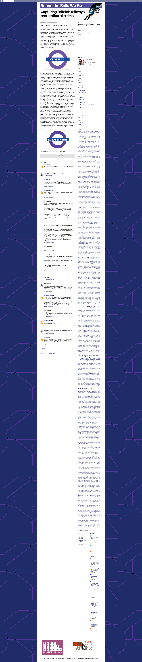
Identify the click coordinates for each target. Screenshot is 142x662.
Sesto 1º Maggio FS (83, 442)
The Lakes (85, 484)
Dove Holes (98, 233)
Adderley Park (97, 135)
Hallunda (79, 278)
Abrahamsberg (93, 133)
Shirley (99, 447)
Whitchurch (98, 515)
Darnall (87, 227)
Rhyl (87, 423)
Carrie (99, 201)
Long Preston (85, 340)
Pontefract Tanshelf (91, 408)
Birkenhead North (93, 168)
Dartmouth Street (92, 227)
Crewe (84, 221)
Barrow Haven (88, 157)
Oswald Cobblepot (87, 396)
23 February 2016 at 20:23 (49, 186)
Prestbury (98, 412)
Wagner (91, 501)
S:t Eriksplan (84, 433)
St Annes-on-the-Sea (83, 461)
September (82, 92)
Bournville (79, 182)
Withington (89, 521)
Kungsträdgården (89, 320)
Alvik (93, 140)
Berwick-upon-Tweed (96, 163)
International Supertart (83, 304)
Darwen (99, 227)
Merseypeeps (80, 357)
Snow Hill (98, 453)
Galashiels (92, 258)
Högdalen (79, 294)
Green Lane (89, 269)
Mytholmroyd (80, 374)
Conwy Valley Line (89, 216)
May (81, 97)
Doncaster (83, 233)
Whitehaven (84, 516)
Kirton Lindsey (95, 316)
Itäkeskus (84, 306)
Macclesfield (85, 345)
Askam (89, 150)
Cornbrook (83, 217)
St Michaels (91, 462)
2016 (80, 87)
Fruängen (87, 256)
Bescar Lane (80, 165)
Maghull (93, 345)
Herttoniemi (86, 292)
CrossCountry (86, 222)
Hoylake (79, 299)
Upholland (80, 496)
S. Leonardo (93, 433)
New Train (92, 578)
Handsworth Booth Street (87, 281)
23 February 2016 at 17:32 (49, 168)
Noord (99, 382)
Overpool (98, 397)
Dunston (84, 237)
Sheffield (98, 444)
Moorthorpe (92, 368)
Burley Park (84, 193)
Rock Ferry (89, 427)
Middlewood (80, 362)
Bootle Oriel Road (96, 180)
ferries (82, 251)
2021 (80, 78)
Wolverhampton (97, 521)
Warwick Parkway (84, 506)
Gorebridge (96, 266)
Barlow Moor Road (90, 156)
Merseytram (98, 358)
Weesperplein (80, 510)
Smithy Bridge (90, 453)
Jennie (90, 309)
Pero (95, 403)
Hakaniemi (92, 276)
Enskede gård (91, 243)
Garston (83, 261)
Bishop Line (80, 172)
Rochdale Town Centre (82, 427)
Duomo (87, 237)
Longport (98, 340)
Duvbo (93, 237)
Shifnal (79, 447)
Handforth (79, 281)
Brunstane (89, 191)
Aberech (90, 132)
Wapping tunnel (94, 504)
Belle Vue (86, 161)
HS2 (82, 299)
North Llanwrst (80, 384)
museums (91, 373)
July (81, 95)
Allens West (89, 138)
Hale (95, 276)
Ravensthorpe (97, 418)
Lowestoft (79, 342)
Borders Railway (89, 181)
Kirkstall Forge (89, 316)
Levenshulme (80, 327)
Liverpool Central (91, 331)
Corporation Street (89, 217)
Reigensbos (92, 422)
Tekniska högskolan (84, 478)
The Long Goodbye (91, 484)
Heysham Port (80, 293)
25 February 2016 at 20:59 (49, 250)
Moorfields (83, 368)
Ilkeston (85, 303)
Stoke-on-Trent (88, 469)
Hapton (93, 281)
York (96, 529)
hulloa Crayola (97, 299)
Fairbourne (84, 248)
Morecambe (80, 369)
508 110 (87, 131)
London (49, 156)
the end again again (84, 482)
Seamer (82, 441)
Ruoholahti (89, 432)
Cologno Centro (97, 212)
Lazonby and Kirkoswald (94, 324)
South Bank (91, 457)
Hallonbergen (98, 277)
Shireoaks (95, 447)
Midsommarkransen (81, 363)
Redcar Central (81, 421)
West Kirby (96, 511)
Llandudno (80, 336)
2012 (80, 117)
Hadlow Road (83, 274)
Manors (87, 351)
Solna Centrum (97, 454)
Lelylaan (94, 326)
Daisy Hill (85, 224)
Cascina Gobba (80, 202)
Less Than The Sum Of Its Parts (86, 106)
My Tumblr (81, 537)
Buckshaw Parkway (89, 192)
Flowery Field (87, 253)
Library (87, 327)
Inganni (99, 303)
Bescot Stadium (85, 165)
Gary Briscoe (91, 261)
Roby (96, 426)
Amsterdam (87, 141)
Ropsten (88, 428)
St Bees (89, 461)
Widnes (88, 517)
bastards (95, 158)
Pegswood (89, 401)
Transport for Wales (90, 491)
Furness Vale (83, 257)
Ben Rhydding (94, 161)
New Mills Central (81, 378)
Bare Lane (81, 156)
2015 (80, 112)
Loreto (79, 341)
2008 (80, 124)
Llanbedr (88, 335)
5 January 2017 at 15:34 (49, 345)
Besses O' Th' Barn (91, 165)
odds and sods (90, 391)
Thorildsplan (89, 485)
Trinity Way (96, 491)
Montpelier (92, 367)
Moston (79, 372)
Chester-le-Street (91, 207)
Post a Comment (45, 348)
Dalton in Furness (97, 224)
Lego (88, 326)
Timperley (81, 487)
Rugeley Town (89, 431)
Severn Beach (90, 443)
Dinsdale (90, 232)
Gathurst (96, 261)
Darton (96, 227)
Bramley (94, 183)
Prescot (91, 412)
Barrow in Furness (94, 157)
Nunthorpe (80, 391)
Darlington (83, 227)
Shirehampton (90, 447)
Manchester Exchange (82, 347)
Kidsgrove (93, 312)
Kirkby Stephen (80, 315)
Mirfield (94, 365)
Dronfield (79, 236)
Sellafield (96, 441)
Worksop (94, 526)
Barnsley (79, 157)
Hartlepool (80, 283)
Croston (99, 222)
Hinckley (92, 293)
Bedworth (82, 161)
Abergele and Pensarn (96, 132)
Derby (82, 231)
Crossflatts (91, 222)
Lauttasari (79, 324)
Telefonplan (91, 478)
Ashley (99, 147)
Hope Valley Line (97, 296)
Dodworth (98, 232)
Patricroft (79, 401)
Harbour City (98, 281)
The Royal (82, 485)
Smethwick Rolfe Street (82, 453)
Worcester (98, 525)
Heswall (92, 292)
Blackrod (98, 175)
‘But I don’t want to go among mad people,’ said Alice (94, 570)
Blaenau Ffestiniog (81, 176)
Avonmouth (94, 152)
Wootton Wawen (91, 525)
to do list (87, 487)
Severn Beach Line (96, 443)
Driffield (91, 234)
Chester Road (84, 207)
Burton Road (95, 196)
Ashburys (85, 147)
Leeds (86, 326)
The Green (90, 482)
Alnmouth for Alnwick (96, 138)
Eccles (83, 241)
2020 (80, 80)
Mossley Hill (98, 370)
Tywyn (86, 494)
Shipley (86, 447)
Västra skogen (89, 499)
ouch (92, 396)
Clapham (81, 211)
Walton (90, 504)
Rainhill (79, 417)
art (96, 146)
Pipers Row (91, 406)
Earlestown (84, 238)
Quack (87, 414)
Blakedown (91, 176)
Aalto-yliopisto (82, 132)
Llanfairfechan (97, 336)
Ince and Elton (94, 303)
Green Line (93, 269)
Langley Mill (83, 322)
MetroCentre (92, 359)
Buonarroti (80, 193)
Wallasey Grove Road (93, 502)
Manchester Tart (86, 349)
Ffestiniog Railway (86, 251)
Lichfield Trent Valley (96, 327)
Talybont (98, 476)
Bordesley (95, 181)
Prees (85, 412)
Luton (88, 342)
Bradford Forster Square (92, 182)
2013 (80, 115)
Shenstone (87, 446)
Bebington (95, 160)
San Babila (98, 436)
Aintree (79, 137)
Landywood (92, 321)
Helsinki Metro (84, 291)
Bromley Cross (97, 188)
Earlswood (88, 238)
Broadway (98, 187)
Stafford (98, 463)
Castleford (85, 202)
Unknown (46, 164)
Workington (90, 526)
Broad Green (89, 187)
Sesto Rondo (95, 442)
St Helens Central (97, 461)
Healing (84, 287)
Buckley (83, 192)
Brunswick (93, 191)
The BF (95, 480)
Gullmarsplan (80, 273)
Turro (99, 491)
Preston (79, 413)
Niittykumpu (95, 382)
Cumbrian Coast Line (93, 223)
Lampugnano (84, 321)
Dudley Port (93, 236)
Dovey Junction (81, 234)
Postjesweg (89, 411)
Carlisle (90, 201)
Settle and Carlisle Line (83, 443)
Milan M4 (83, 364)
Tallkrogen (91, 476)
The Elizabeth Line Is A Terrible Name (87, 104)
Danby (79, 226)
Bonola (99, 178)
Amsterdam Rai (88, 142)
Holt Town (80, 296)
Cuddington (86, 223)
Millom (97, 364)
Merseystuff (80, 358)
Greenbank (80, 271)
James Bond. (97, 306)
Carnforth (93, 201)
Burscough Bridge (81, 196)
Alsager (79, 140)
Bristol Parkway (97, 186)
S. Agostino (89, 433)
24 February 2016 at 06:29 (49, 197)
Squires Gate (94, 459)
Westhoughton (87, 514)
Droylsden (83, 236)
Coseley (95, 217)
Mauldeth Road (90, 354)
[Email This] (58, 155)
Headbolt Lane (93, 286)
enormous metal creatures (83, 243)
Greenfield (85, 271)
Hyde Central (98, 302)
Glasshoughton (97, 263)
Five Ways (96, 252)
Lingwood (98, 329)
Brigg (79, 186)
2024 (80, 73)
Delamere (91, 229)
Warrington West (97, 505)
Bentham (79, 162)
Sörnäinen (84, 457)
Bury (82, 197)
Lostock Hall (92, 341)
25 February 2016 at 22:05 (49, 279)
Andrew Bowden (47, 190)
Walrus (82, 504)
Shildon (82, 447)
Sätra (84, 438)
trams (99, 490)
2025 (80, 71)
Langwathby (87, 322)
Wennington (96, 510)
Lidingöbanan (80, 329)
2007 (80, 126)
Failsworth (79, 248)
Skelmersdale (80, 451)
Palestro (98, 398)
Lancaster (88, 321)
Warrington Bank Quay (82, 505)
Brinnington (92, 186)
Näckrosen (84, 374)
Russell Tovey (94, 432)
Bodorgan (86, 178)
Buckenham (80, 192)
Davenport (80, 228)
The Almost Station (84, 107)
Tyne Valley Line (81, 494)
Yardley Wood (90, 529)
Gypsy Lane (89, 273)
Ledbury (79, 326)
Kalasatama (88, 310)
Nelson (92, 375)
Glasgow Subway (90, 263)
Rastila (94, 417)
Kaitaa (84, 310)
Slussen (83, 452)
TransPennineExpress (82, 491)
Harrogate (91, 282)
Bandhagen (85, 155)
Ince (90, 303)
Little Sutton (93, 330)
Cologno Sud (85, 213)
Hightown (85, 293)
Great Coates (85, 268)
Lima (88, 329)
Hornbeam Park (81, 297)
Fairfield (88, 248)
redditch (79, 422)
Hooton (89, 296)
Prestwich (82, 413)
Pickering (79, 406)
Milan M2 (98, 363)
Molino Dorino (84, 367)
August (81, 94)
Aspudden (95, 150)
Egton (87, 242)
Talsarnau (95, 476)
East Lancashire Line (82, 239)
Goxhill (82, 267)
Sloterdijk (79, 452)
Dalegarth (88, 224)
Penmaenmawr (97, 402)
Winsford (95, 520)
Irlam (90, 304)
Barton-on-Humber (91, 158)
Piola (88, 406)
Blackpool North (81, 173)
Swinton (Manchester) (91, 474)
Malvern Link (89, 346)
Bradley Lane (85, 183)
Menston (90, 355)
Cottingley (84, 218)
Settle (99, 442)
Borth (99, 181)
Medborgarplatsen (97, 354)
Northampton (94, 385)
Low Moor (98, 341)
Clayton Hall (89, 211)
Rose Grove (92, 428)
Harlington (83, 282)
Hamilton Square (96, 278)
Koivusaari (89, 319)
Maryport (79, 354)
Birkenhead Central (85, 168)
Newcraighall (91, 379)
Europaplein (98, 246)
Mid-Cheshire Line (91, 360)
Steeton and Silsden (94, 466)
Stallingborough (80, 464)
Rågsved (88, 416)
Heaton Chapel (89, 287)
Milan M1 (95, 363)
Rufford (81, 431)
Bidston (92, 166)
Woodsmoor (80, 525)
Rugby (84, 431)
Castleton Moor (93, 202)
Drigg (94, 234)
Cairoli (86, 198)
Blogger (96, 658)
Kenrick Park (98, 311)
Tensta (79, 480)
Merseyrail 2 (97, 357)
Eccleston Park (87, 241)
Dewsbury (88, 231)
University (98, 495)
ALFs (85, 138)
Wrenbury (98, 526)
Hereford (82, 292)
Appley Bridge (80, 146)
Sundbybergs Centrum (91, 473)
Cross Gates (94, 221)
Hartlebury (98, 282)
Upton (90, 496)
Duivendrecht (80, 237)
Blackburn (94, 172)
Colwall (89, 213)
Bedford (79, 161)
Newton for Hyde (84, 380)
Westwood (92, 514)
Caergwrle (79, 198)
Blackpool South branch (92, 175)
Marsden (82, 352)
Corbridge (95, 216)
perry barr (98, 403)
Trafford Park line (86, 490)
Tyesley (87, 492)
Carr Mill (96, 201)
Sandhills (90, 437)
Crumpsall (82, 223)
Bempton (90, 161)
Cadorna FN (98, 197)
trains (96, 490)
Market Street (97, 351)
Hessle (90, 292)
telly (99, 478)
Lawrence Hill (84, 324)
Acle (83, 135)
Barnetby (98, 156)
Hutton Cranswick (86, 302)
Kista (99, 316)
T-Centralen (84, 476)
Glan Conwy (98, 262)
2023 (80, 75)
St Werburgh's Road (85, 463)
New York (98, 378)
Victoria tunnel (91, 500)
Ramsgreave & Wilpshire (86, 417)
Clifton (97, 211)
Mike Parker (89, 363)
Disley (96, 232)
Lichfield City (90, 327)
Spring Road (89, 459)
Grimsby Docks (90, 271)
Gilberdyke (87, 262)
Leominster (98, 326)
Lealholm (89, 325)
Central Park (93, 203)
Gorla (99, 266)
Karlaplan (95, 310)
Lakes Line (98, 320)
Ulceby (92, 494)
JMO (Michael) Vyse (48, 295)
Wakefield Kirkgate (96, 501)
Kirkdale (98, 315)
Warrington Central (90, 505)
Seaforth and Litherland (96, 439)
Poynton (98, 411)
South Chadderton (97, 457)
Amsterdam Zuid (93, 142)
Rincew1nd (46, 179)
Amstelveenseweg (81, 141)
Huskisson (80, 302)
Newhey (95, 379)
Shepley (91, 446)
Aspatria (92, 150)
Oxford (83, 398)
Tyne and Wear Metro (96, 492)
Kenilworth (93, 311)
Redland (83, 422)
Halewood (98, 276)
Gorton (79, 267)
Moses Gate (86, 370)
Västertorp (84, 499)
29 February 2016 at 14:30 (49, 316)
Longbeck (90, 340)
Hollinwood (93, 294)
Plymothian (46, 283)
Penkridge (93, 402)
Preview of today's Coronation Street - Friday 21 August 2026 (95, 540)
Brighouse (82, 186)
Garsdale (79, 261)
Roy (79, 431)
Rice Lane (94, 423)
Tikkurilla (97, 486)
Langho (96, 321)
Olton (90, 393)
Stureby (82, 473)
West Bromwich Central (85, 511)
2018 (80, 84)
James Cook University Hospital (84, 307)
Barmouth (95, 156)
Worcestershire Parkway (83, 526)
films (92, 251)
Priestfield (86, 413)
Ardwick (84, 146)
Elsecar (96, 242)
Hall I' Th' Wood (88, 277)
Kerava (84, 312)
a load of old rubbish (93, 131)
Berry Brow (91, 163)
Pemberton (93, 401)
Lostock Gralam (86, 341)
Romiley (79, 428)
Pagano (95, 398)
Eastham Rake (97, 239)
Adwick (92, 136)
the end (95, 481)
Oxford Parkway (88, 398)
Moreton (84, 369)
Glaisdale (93, 262)
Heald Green (80, 287)
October (82, 90)
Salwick (95, 436)
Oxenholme (80, 398)
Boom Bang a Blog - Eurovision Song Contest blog (95, 602)
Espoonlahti (88, 246)
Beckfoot (98, 160)
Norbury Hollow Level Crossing (87, 383)
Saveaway (87, 438)
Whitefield (79, 516)
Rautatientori (98, 417)
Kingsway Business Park (89, 314)
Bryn (99, 191)
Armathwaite (88, 146)
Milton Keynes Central (86, 365)
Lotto (95, 341)
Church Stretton (92, 209)
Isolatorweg (80, 306)
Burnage (88, 193)
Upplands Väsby (85, 496)
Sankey (82, 438)
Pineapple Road (84, 406)
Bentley (88, 162)
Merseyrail (88, 357)
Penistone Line (88, 402)
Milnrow (80, 365)
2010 (80, 120)
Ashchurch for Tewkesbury (92, 147)
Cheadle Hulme (82, 206)
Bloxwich (84, 177)
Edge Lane (98, 241)
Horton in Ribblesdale (96, 297)
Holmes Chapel (97, 294)
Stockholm (84, 467)
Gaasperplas (92, 257)
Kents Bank (80, 312)
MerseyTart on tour (89, 358)
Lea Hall (82, 325)
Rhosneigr (84, 423)
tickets (94, 486)
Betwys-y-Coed (84, 166)
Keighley (82, 311)
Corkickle (79, 217)
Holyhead (83, 296)
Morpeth (95, 369)
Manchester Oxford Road (90, 347)
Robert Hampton (94, 546)
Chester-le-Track (97, 207)
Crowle (79, 223)
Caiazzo (83, 198)
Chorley (93, 208)
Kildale (96, 312)
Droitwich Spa (97, 234)
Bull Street (95, 192)
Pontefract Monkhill (84, 408)
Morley (93, 369)
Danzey (94, 226)
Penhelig (79, 402)
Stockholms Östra (88, 468)
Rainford (98, 416)
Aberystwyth (80, 133)
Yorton (83, 530)
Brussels (96, 191)
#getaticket (80, 131)
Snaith (95, 453)
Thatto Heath (90, 480)
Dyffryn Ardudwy (97, 237)
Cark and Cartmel (86, 201)
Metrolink (98, 359)
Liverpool (79, 331)
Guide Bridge (94, 272)
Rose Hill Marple (97, 428)
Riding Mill (98, 423)
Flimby (99, 252)
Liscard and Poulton (86, 330)
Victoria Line (86, 500)
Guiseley (98, 272)
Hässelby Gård (85, 283)
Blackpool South (84, 175)
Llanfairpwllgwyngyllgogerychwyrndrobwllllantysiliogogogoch (88, 337)
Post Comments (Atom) (50, 353)
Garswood (86, 261)
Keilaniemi (86, 311)
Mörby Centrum (97, 368)
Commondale (98, 213)
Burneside (92, 193)
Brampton (98, 183)
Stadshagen (95, 463)
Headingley (98, 286)
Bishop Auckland (97, 171)
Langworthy (92, 322)
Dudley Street (98, 236)
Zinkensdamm (87, 530)
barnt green (83, 157)
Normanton (95, 383)
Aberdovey (87, 132)
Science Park (80, 439)
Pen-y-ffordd (98, 401)
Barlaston (85, 156)
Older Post (72, 351)
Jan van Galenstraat (84, 309)
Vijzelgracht (96, 500)
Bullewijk (98, 192)
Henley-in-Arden (97, 291)
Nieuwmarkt (90, 382)
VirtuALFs (84, 501)
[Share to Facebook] (62, 155)
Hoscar (86, 298)
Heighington (94, 288)
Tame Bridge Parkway (81, 477)
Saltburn (84, 436)
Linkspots (80, 330)
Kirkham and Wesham (82, 316)
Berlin (99, 162)
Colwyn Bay (93, 213)
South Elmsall (80, 458)
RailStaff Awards (94, 416)
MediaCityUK (80, 355)
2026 (80, 70)
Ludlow (86, 342)
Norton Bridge (97, 388)
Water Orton (89, 506)
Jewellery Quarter (95, 309)
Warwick (79, 506)
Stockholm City (97, 467)
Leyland (84, 327)
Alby (92, 137)
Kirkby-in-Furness (94, 315)
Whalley (82, 515)
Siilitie (88, 448)
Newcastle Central (85, 379)
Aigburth (95, 136)
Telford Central (95, 478)
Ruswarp (98, 432)
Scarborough (95, 438)
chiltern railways (85, 208)
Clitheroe (81, 212)
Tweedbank (80, 492)
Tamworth (87, 477)
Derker (85, 231)
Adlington (79, 136)
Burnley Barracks (97, 193)
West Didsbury (91, 511)
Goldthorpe (86, 266)
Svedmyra (85, 474)
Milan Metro (91, 364)
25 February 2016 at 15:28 (49, 219)
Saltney (92, 436)
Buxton (93, 197)
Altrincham (86, 140)
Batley (99, 158)
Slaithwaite (95, 451)
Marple (79, 352)
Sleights (98, 451)
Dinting (93, 232)
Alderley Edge (95, 137)
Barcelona (95, 155)
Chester (79, 207)
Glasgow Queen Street (82, 263)
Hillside (89, 293)
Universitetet (94, 495)
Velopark (93, 499)
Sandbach (86, 437)
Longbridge (95, 340)
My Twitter (81, 535)
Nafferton (88, 374)
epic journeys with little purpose (89, 244)
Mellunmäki (86, 355)
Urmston (98, 496)
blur (83, 178)
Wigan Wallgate (84, 519)
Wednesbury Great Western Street (84, 509)
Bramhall (90, 183)
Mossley (94, 370)
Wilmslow (83, 520)
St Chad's (92, 461)
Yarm (94, 529)
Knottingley (80, 319)
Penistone (83, 402)
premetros (88, 412)
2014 (80, 113)
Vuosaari (87, 501)
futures (87, 257)
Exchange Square (97, 247)
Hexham (98, 292)
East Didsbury (92, 238)
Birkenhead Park (86, 170)
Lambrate (79, 321)
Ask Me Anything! (82, 538)
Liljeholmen (85, 329)
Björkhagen (85, 172)
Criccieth (86, 221)
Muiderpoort (98, 372)
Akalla (82, 137)
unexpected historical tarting (85, 495)
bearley (91, 160)
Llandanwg (93, 335)
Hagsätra (88, 276)
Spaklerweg (82, 459)
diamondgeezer (93, 231)
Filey (90, 251)
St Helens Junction (81, 462)
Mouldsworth (83, 372)
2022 (80, 77)
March (81, 101)
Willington (98, 519)
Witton (93, 521)
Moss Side (90, 370)
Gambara (96, 258)
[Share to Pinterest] (63, 155)
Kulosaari (84, 320)
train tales (92, 490)
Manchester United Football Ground (88, 350)
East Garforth (98, 238)
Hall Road (93, 277)
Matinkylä (86, 354)
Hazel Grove (88, 286)
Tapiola (95, 477)
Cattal (97, 202)
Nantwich (91, 374)
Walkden (86, 502)
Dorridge (94, 233)
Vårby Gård (80, 499)
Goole (89, 266)
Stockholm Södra (81, 468)
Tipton (84, 487)
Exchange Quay (90, 247)
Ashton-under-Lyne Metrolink (83, 150)
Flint (78, 253)
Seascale (85, 441)
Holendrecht (88, 294)
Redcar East (86, 421)
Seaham (79, 441)
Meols (94, 355)
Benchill (99, 161)
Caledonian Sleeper (92, 198)
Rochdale (98, 426)
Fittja (89, 252)
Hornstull (86, 297)
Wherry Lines (86, 515)
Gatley (99, 261)
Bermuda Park (80, 163)
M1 (85, 343)
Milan (92, 363)
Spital (86, 459)
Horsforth (89, 297)
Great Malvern (91, 268)
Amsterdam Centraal (81, 142)
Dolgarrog (79, 233)
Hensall (79, 292)
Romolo (82, 428)
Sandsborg (94, 437)
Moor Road (96, 367)
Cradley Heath (97, 218)
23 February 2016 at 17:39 (49, 175)
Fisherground (86, 252)
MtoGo (94, 372)
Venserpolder (98, 499)
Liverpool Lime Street (85, 332)
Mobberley (80, 367)
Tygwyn (90, 492)
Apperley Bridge (94, 145)
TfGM (82, 480)
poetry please (80, 407)
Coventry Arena (92, 218)
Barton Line (85, 158)
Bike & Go (95, 166)
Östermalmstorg (80, 396)
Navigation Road (87, 375)
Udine (89, 494)
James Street (93, 307)
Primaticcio (90, 413)
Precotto (82, 412)
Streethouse (95, 472)
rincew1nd (46, 254)
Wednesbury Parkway (96, 509)
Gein (79, 262)
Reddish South (97, 421)
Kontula (94, 319)
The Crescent (91, 481)
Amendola (96, 140)
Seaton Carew (90, 441)
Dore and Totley (89, 233)
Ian (83, 303)
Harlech (79, 282)
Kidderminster (88, 312)
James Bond (90, 306)
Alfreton (82, 138)
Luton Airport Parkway (94, 342)
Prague (79, 412)
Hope (93, 296)
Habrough (94, 273)
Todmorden (91, 487)
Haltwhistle (90, 278)
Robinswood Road (84, 426)
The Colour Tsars (84, 481)
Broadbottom (94, 187)
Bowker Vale (84, 182)
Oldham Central (94, 392)
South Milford (85, 458)
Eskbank (81, 246)
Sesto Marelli (90, 442)
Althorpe (82, 140)
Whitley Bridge (90, 516)
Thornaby (93, 485)
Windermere (92, 520)
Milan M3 (79, 364)
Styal (85, 473)
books (79, 180)
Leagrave (85, 325)
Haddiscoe (98, 273)
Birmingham (93, 170)
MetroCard (87, 359)
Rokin (93, 427)
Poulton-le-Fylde (94, 411)
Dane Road (91, 226)
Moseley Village (80, 370)
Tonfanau (95, 487)
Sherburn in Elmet (96, 446)
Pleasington (95, 406)
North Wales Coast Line (93, 384)
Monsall (88, 367)
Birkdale (98, 167)
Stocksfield (98, 468)
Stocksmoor (80, 469)
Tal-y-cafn (87, 476)
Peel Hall (85, 401)
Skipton (84, 451)
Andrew (89, 143)
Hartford (94, 282)
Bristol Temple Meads (82, 187)
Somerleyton (86, 456)
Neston (94, 375)
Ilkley (88, 303)
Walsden (87, 504)
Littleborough (98, 330)
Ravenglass (80, 418)
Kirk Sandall (96, 314)
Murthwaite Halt (85, 373)
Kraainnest (98, 319)
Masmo (82, 354)
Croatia (90, 221)
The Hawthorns (95, 482)
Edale (92, 241)
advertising (89, 136)
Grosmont (84, 272)
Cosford (99, 217)
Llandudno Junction (88, 336)
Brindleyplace (87, 186)
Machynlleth (89, 345)
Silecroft (91, 448)
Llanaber (84, 335)
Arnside (92, 146)
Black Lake (90, 172)
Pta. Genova (98, 413)
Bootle (82, 180)
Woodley (98, 524)
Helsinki (89, 289)
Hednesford (83, 288)
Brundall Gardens (84, 191)
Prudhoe (93, 413)
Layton (88, 324)
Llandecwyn (98, 335)
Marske (85, 352)
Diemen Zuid (86, 232)
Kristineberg (80, 320)
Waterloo (93, 506)
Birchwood (94, 167)
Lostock (82, 341)
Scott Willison (46, 172)
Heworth (95, 292)
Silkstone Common (96, 448)
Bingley (90, 167)
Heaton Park (94, 287)
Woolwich (85, 525)
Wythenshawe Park (84, 529)
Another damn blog (95, 568)
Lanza (95, 322)
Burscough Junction (88, 196)
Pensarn (88, 403)
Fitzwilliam (92, 252)
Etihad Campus (93, 246)
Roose (85, 428)
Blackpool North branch (88, 173)
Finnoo (79, 252)
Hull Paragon (91, 299)
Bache (79, 153)
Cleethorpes (93, 211)
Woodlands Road (86, 524)
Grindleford (80, 272)
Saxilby (91, 438)
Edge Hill (94, 241)
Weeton (84, 510)
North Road (85, 384)
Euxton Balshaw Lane (82, 247)
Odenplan (96, 391)
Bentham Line (84, 162)
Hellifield (98, 288)
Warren (99, 504)
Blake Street (87, 176)
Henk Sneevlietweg (90, 291)
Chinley (90, 208)
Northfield (89, 388)
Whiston (91, 515)
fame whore (97, 248)
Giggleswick (82, 262)
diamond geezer (94, 630)
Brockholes (80, 188)
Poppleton (96, 408)
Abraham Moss (86, 133)
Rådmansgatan (84, 416)
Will (91, 519)
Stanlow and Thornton (92, 464)
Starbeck (81, 466)
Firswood (82, 252)
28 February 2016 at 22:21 (49, 306)
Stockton (83, 469)
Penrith (86, 403)
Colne (94, 212)
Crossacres (82, 222)
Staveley (85, 466)
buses (85, 197)
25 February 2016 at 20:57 (49, 242)
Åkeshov (85, 137)
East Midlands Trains (90, 239)
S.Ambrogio (98, 433)
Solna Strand (80, 456)
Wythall (79, 529)
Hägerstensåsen (81, 276)
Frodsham (83, 256)
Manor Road (83, 351)
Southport (95, 458)
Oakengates (84, 391)
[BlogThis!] (59, 155)
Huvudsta (90, 302)
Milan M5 (86, 364)
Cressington (80, 221)
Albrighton (89, 137)
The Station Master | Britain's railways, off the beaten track (95, 584)
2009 (80, 122)
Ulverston (98, 494)
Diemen (82, 232)
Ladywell (94, 320)
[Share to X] (61, 155)
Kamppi (91, 310)
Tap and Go (92, 477)
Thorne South (80, 486)
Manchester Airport (96, 346)
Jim (99, 309)
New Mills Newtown (88, 378)
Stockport (94, 468)
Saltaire (82, 436)
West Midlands (93, 25)
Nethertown (98, 375)
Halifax (79, 277)
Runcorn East (84, 432)
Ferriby (79, 251)
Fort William (95, 253)
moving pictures (89, 372)
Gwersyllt (84, 273)
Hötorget (89, 298)
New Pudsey (94, 378)
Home (58, 351)
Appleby (98, 145)
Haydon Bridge (83, 286)
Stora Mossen (93, 469)
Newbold (79, 379)
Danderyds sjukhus (84, 226)
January (82, 110)
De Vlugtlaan (88, 228)
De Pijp (83, 228)
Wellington (88, 510)
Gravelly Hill (98, 267)
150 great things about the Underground (94, 613)
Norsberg (98, 383)
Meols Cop (98, 355)
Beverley (88, 166)
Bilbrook (98, 166)
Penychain (92, 403)
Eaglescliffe (80, 238)
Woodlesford (94, 524)
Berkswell (96, 162)
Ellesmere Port (91, 242)
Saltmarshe (88, 436)
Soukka (87, 457)
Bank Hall (91, 155)
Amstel (99, 140)
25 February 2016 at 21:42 (49, 271)
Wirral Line (84, 521)
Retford (96, 422)
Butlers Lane (89, 197)
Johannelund (80, 310)
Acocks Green (86, 135)
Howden (98, 298)
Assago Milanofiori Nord (89, 151)
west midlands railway (92, 512)
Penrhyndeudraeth (81, 403)
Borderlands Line (82, 181)
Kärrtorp (98, 310)
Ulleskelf (95, 494)
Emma (99, 242)
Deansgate (94, 228)
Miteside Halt (98, 365)
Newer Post (43, 351)
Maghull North (97, 345)
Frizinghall (79, 256)
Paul (82, 401)
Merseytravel (81, 359)
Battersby (79, 160)
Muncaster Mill (80, 373)
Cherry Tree (98, 206)
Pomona (89, 407)
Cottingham (80, 218)
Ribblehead (90, 423)
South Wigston (90, 458)
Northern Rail (82, 388)
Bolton (90, 178)
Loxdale (83, 342)
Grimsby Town (97, 271)
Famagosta (92, 248)
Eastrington (80, 241)
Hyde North (80, 303)
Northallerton (89, 385)
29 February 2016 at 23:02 (49, 333)
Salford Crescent (94, 434)
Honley (87, 296)
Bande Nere (80, 155)
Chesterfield (80, 208)
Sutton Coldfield (80, 474)
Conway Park (80, 216)
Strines (79, 473)
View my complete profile (90, 64)
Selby (94, 441)
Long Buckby (80, 340)
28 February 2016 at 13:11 (49, 291)
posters (84, 411)
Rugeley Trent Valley (96, 431)
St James (86, 462)
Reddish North (91, 421)
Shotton (79, 448)
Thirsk (86, 485)
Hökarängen (84, 294)
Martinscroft (95, 352)
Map (90, 351)
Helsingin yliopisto (84, 289)
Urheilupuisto (94, 496)
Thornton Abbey (86, 486)
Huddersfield (85, 299)
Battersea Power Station (86, 160)
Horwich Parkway (81, 298)
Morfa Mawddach (88, 369)
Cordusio (98, 216)
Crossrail (45, 156)
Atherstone (98, 151)
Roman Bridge (97, 427)
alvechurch (90, 140)
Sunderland (98, 473)
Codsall (84, 212)
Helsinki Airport (94, 289)
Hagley (85, 276)
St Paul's (94, 462)
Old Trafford (90, 392)
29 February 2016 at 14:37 (49, 325)
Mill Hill (95, 364)
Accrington (98, 133)
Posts (81, 32)
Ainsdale (98, 136)
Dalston (92, 224)
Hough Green (94, 298)
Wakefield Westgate (81, 502)
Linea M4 (94, 329)
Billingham (80, 167)
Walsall (85, 504)
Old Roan (85, 392)
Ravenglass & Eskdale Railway (89, 418)
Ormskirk (98, 393)
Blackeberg (98, 172)
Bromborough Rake (91, 188)
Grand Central (85, 267)
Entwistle (96, 243)
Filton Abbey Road (97, 251)
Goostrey (92, 266)
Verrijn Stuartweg (81, 500)
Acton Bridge (92, 135)
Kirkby (99, 314)
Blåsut (94, 176)
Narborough (95, 374)
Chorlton (96, 208)
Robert (88, 425)
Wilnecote (87, 520)
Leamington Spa (94, 325)
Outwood (83, 397)
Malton (84, 346)
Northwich (93, 388)
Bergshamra (92, 162)
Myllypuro (98, 373)
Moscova (98, 369)
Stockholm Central (90, 467)
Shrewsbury (84, 448)
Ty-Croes (83, 492)
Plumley (98, 406)
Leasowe (98, 325)
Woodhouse (80, 524)
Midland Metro (96, 362)
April (81, 99)
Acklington (80, 135)
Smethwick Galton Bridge (95, 452)
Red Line (90, 419)
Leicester (91, 326)
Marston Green (90, 352)
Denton (79, 231)
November (82, 88)
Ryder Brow (80, 433)
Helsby (79, 289)
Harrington (87, 282)
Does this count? (94, 555)
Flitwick (81, 253)
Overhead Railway (93, 397)
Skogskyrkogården (89, 451)
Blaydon (97, 176)
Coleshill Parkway (89, 212)
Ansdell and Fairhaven (87, 145)
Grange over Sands (92, 267)
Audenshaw (84, 152)
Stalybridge (86, 464)
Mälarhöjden (80, 346)
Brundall (79, 191)
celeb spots (83, 203)
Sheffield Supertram (81, 446)
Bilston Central (85, 167)
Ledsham (82, 326)
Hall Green (83, 277)
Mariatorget (93, 351)
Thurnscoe (91, 486)
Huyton (94, 302)
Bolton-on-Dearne (94, 178)
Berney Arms (86, 163)
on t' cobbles (93, 393)
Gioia (90, 262)
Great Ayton (80, 268)
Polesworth (86, 407)
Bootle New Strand (88, 180)
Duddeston (89, 236)
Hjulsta (99, 293)
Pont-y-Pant (94, 407)
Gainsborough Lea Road (85, 258)
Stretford (98, 472)
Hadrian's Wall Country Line (91, 274)
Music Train (95, 373)
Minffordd (91, 365)
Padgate (92, 398)
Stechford (88, 466)
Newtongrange (84, 382)
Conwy (84, 216)
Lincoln (91, 329)
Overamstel (87, 397)
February (82, 102)
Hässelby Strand (92, 283)
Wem (92, 510)
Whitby (94, 515)
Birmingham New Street (87, 171)
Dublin (86, 236)
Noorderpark (80, 383)
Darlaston (79, 227)
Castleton (89, 202)
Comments (82, 34)
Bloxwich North (88, 177)
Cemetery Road (88, 203)
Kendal (90, 311)
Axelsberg (98, 152)
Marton (99, 352)
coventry (87, 218)
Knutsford (85, 319)
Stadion (90, 463)
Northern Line (92, 387)
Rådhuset (79, 416)
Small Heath (87, 452)
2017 (80, 85)
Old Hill (83, 392)
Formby (91, 253)
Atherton (79, 152)
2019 (80, 82)
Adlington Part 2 (84, 136)
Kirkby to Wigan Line (87, 315)
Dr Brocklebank (87, 234)
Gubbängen (89, 272)
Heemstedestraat (89, 288)
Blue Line (93, 177)
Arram (95, 146)
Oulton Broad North (96, 396)
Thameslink (85, 480)
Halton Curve (84, 278)
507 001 (83, 131)
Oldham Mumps (85, 393)
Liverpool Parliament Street (95, 332)
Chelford (87, 206)
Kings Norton (82, 314)
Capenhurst (80, 201)
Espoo (84, 246)
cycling (82, 224)
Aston (95, 151)
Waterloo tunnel (97, 506)
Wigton (89, 519)
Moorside (87, 368)
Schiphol (98, 438)
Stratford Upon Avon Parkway (87, 472)
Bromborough (84, 188)
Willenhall (94, 519)
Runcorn (79, 432)
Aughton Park (89, 152)
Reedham (87, 422)
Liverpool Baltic (84, 331)
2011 (80, 119)
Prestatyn (95, 412)
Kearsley (79, 311)
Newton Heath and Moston (91, 380)
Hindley (96, 293)
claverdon (85, 211)
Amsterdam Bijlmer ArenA (95, 141)
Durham (90, 237)
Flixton (84, 253)
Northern (98, 385)
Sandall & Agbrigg (81, 437)
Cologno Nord (80, 213)
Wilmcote (79, 520)
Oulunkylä (79, 397)
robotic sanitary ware (91, 426)
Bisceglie (92, 171)
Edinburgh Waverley (81, 242)
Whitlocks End (97, 516)
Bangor (88, 155)
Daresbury (98, 226)
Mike (86, 363)
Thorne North (98, 485)
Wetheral (95, 514)
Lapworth (98, 322)
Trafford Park (80, 490)
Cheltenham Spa (92, 206)
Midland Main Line (87, 362)
